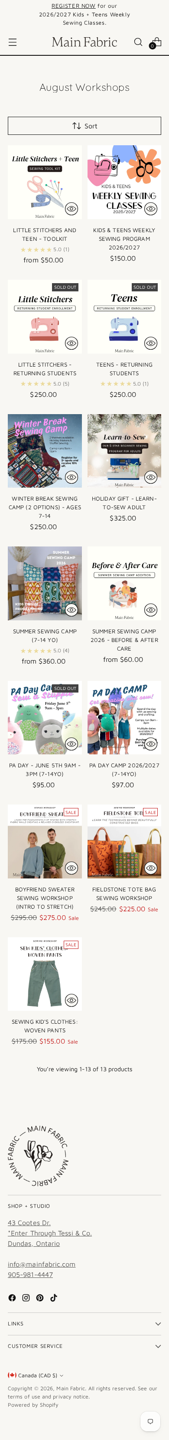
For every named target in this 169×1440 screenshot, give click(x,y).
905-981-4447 (30, 1274)
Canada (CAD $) (37, 1375)
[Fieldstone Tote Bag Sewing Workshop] (125, 841)
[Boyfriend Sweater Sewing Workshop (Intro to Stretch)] (45, 841)
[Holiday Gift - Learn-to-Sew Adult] (125, 451)
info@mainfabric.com (42, 1264)
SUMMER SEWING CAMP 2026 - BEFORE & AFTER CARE (124, 640)
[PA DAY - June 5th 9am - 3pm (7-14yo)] (45, 718)
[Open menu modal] (12, 42)
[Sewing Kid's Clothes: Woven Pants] (45, 974)
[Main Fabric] (84, 42)
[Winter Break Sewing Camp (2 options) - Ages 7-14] (45, 451)
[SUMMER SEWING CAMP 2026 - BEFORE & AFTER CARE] (125, 583)
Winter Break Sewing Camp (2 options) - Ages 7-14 (45, 507)
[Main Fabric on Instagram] (27, 1299)
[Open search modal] (138, 42)
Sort (91, 126)
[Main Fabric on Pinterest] (41, 1299)
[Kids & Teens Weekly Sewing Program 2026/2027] (125, 182)
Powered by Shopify (33, 1405)
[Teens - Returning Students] (125, 317)
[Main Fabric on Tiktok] (54, 1299)
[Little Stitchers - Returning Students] (45, 317)
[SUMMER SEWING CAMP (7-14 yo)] (45, 583)
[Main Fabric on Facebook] (13, 1299)
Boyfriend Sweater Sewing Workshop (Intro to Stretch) (45, 898)
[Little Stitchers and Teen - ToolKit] (45, 182)
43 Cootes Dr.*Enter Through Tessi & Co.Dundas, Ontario (50, 1233)
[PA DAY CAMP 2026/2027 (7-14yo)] (125, 718)
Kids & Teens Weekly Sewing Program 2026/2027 (124, 239)
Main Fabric (70, 1388)
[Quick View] (71, 208)
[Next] (159, 14)
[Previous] (10, 14)
